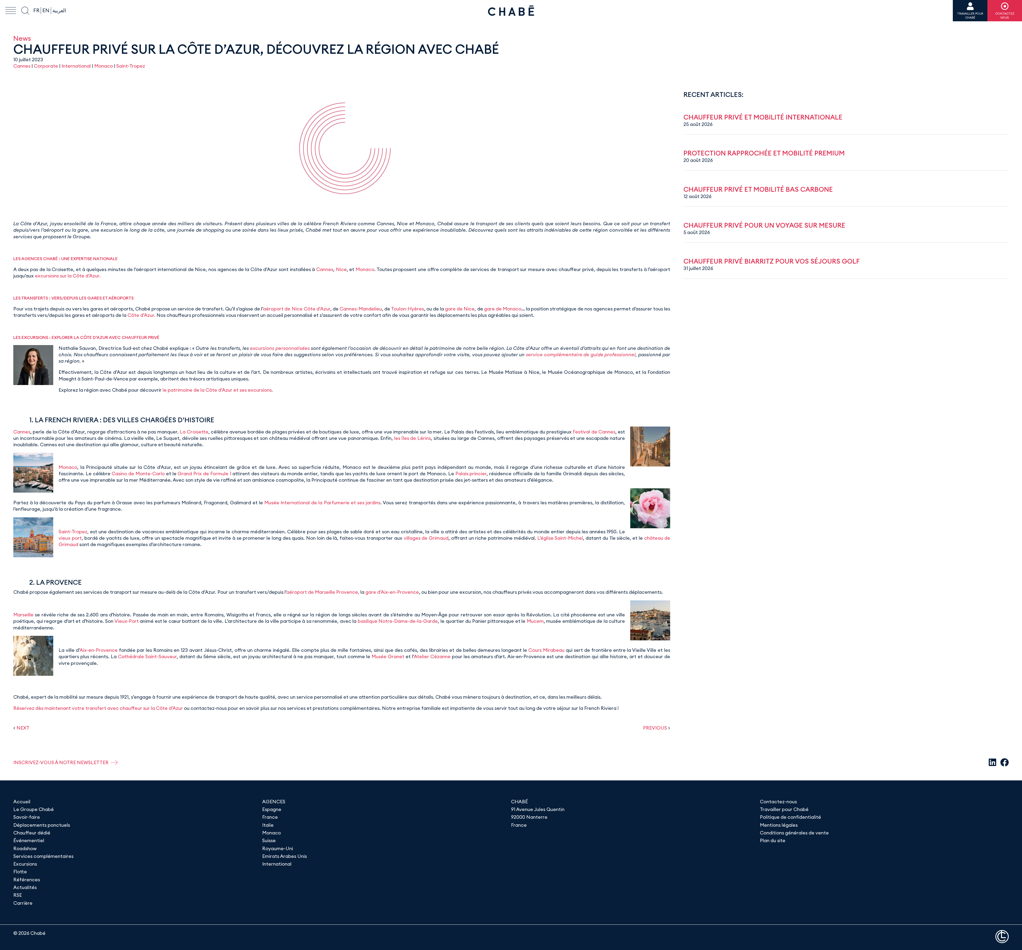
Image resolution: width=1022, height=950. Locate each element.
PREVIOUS (655, 728)
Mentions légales (779, 825)
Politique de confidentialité (790, 817)
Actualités (25, 887)
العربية (59, 10)
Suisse (269, 840)
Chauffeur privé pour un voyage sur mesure (764, 225)
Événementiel (28, 840)
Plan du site (772, 840)
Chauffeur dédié (31, 833)
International (76, 66)
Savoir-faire (26, 817)
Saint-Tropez (130, 66)
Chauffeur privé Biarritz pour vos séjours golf (771, 261)
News (22, 38)
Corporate (46, 66)
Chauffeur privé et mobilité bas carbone (758, 189)
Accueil (21, 802)
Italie (268, 825)
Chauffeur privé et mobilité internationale (762, 117)
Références (26, 880)
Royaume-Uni (277, 848)
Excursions (25, 864)
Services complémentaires (43, 856)
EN (46, 10)
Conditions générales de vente (794, 833)
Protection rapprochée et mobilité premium (764, 153)
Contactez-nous (778, 802)
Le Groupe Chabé (33, 809)
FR (36, 10)
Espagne (271, 809)
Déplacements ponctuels (41, 825)
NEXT (23, 728)
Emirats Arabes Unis (284, 856)
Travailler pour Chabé (784, 809)
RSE (17, 895)
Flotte (20, 872)
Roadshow (25, 848)
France (270, 817)
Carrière (22, 903)
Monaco (103, 66)
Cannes (21, 66)
